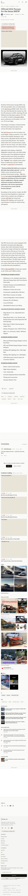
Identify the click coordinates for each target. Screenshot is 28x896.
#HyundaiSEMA (10, 269)
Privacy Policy (17, 878)
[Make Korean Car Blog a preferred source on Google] (13, 806)
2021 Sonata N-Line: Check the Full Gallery (11, 561)
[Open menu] (26, 2)
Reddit (9, 399)
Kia (1, 852)
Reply (5, 455)
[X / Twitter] (8, 806)
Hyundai (8, 695)
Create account (17, 466)
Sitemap (3, 842)
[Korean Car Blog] (9, 2)
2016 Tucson (8, 109)
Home (2, 6)
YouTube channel (4, 845)
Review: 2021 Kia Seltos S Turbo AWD (10, 539)
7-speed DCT (10, 164)
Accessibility (6, 892)
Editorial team (4, 836)
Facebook (10, 396)
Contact (2, 838)
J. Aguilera (13, 888)
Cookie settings (7, 894)
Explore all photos (5, 593)
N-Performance (4, 860)
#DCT (22, 701)
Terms (7, 878)
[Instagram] (2, 806)
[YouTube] (10, 806)
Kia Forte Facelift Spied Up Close (9, 517)
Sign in (9, 466)
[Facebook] (5, 806)
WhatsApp (22, 396)
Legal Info (18, 890)
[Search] (19, 2)
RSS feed (3, 840)
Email (14, 399)
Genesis (2, 854)
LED (7, 198)
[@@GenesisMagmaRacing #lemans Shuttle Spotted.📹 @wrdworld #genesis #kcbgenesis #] (14, 682)
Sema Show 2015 (15, 695)
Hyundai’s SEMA (19, 117)
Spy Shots (3, 856)
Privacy (5, 890)
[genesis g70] (20, 585)
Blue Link (20, 245)
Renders (3, 863)
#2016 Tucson (4, 701)
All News (6, 6)
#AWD (10, 701)
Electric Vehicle (4, 858)
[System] (22, 2)
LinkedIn (16, 396)
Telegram (4, 399)
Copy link (20, 399)
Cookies (9, 890)
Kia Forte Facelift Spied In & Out (9, 495)
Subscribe (14, 875)
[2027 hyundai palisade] (20, 572)
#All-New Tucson (16, 701)
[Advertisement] (14, 86)
